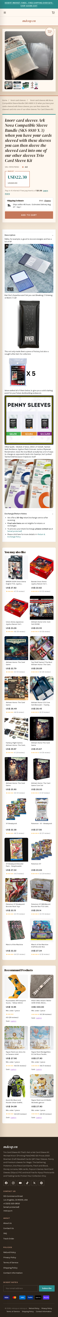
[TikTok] (27, 1183)
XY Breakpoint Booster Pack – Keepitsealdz (14, 865)
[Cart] (53, 12)
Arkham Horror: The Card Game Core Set (40, 784)
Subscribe (47, 1288)
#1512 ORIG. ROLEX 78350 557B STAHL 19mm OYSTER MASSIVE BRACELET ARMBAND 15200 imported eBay (41, 1002)
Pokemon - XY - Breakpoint (41, 823)
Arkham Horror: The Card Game (15, 663)
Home (4, 100)
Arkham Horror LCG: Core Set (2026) (40, 623)
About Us (7, 1223)
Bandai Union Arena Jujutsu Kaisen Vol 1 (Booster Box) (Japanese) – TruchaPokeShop (41, 583)
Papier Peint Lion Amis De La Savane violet (15, 1053)
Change (47, 200)
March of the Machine (14, 945)
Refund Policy (9, 1252)
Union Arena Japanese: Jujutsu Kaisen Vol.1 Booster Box (15, 623)
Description (10, 235)
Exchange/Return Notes (16, 513)
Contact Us (8, 1228)
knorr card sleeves (18, 100)
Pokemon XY (36, 864)
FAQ (5, 1233)
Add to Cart (29, 215)
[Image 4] (34, 85)
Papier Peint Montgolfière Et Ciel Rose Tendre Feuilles (41, 1053)
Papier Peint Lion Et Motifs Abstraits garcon (41, 1101)
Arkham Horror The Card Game (40, 744)
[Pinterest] (41, 1183)
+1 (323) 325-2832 (11, 1203)
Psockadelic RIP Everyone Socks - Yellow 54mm (16, 1002)
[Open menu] (5, 12)
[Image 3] (26, 85)
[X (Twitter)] (34, 1183)
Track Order (8, 1238)
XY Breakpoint (11, 823)
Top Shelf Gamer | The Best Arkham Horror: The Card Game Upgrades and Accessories (41, 663)
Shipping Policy (10, 1268)
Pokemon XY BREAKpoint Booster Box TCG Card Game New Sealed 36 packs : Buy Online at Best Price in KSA (41, 905)
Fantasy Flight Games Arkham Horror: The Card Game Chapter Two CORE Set (15, 744)
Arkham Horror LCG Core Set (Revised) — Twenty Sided (40, 703)
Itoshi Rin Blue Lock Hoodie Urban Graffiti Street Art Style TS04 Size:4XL (14, 1101)
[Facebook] (6, 1183)
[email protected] (14, 531)
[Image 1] (9, 85)
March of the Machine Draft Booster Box (39, 946)
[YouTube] (20, 1183)
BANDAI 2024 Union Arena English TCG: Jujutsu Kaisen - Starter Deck (16, 583)
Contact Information (13, 1273)
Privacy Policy (9, 1257)
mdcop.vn (29, 21)
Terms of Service (10, 1262)
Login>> (13, 1021)
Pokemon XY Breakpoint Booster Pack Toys (15, 905)
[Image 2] (17, 85)
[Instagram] (13, 1183)
